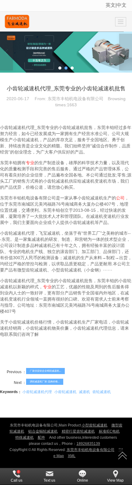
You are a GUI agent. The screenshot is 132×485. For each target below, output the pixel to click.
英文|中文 (116, 5)
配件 (41, 437)
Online (82, 480)
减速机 (84, 392)
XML (72, 456)
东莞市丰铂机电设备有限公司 (91, 450)
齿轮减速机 (101, 392)
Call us (16, 480)
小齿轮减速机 (65, 392)
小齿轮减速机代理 (37, 392)
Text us (49, 480)
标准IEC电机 (109, 431)
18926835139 (88, 443)
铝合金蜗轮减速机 (43, 431)
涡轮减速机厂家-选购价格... (45, 381)
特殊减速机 (24, 437)
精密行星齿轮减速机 (78, 431)
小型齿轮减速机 (94, 425)
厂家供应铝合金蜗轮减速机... (45, 370)
